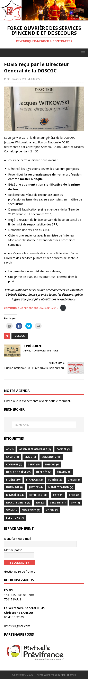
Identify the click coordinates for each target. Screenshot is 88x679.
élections (15, 517)
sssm (11, 510)
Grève (74, 479)
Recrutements (18, 502)
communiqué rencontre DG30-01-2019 (31, 308)
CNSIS (30, 457)
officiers (38, 495)
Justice (36, 487)
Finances (34, 479)
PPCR (74, 495)
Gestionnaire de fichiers (19, 571)
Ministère (15, 495)
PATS (58, 495)
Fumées (55, 479)
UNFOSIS (36, 79)
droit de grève (18, 472)
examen (64, 472)
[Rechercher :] (44, 424)
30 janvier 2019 (16, 79)
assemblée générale (35, 449)
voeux (52, 510)
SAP (40, 502)
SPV (75, 502)
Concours (51, 457)
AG (10, 449)
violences (31, 510)
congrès (14, 464)
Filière (13, 479)
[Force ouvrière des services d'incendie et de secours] (44, 18)
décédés (43, 472)
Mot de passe (13, 550)
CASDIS (12, 457)
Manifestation (60, 487)
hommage (14, 487)
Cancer (63, 449)
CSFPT (33, 464)
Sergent (57, 502)
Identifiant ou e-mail (17, 538)
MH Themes (69, 675)
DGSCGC (20, 336)
